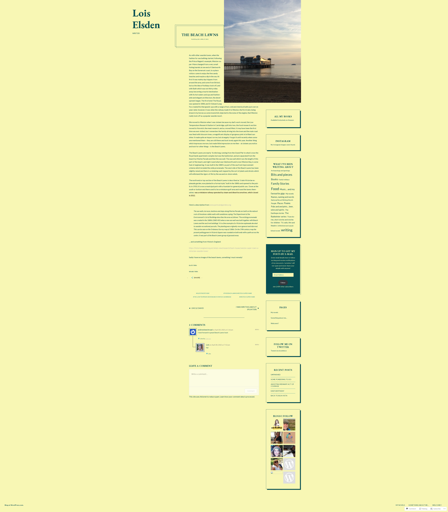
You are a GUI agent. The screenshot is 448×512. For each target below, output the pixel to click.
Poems (287, 203)
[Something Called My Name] (277, 464)
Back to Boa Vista (279, 396)
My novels (290, 194)
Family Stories (280, 183)
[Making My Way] (277, 451)
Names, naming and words (282, 197)
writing (286, 230)
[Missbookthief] (277, 424)
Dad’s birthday (277, 391)
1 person (208, 339)
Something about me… (279, 318)
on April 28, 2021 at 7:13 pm (220, 345)
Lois (198, 39)
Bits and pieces (281, 174)
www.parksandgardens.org (220, 205)
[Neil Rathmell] (277, 478)
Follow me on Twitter (283, 346)
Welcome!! (275, 323)
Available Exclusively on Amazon (282, 120)
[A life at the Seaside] (289, 464)
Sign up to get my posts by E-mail (283, 253)
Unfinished (275, 375)
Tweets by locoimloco (279, 351)
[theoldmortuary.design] (277, 438)
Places (193, 39)
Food (275, 189)
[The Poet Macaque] (289, 451)
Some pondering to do (281, 379)
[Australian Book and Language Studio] (289, 438)
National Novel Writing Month (282, 200)
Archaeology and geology (280, 171)
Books (274, 179)
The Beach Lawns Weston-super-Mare (238, 293)
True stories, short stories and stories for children (283, 220)
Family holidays (284, 180)
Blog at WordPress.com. (14, 505)
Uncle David (197, 308)
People (273, 203)
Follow (283, 283)
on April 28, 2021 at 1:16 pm (223, 330)
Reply (257, 329)
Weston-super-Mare (247, 297)
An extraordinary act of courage (282, 385)
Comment (251, 391)
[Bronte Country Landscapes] (289, 424)
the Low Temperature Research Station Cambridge (212, 297)
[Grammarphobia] (289, 478)
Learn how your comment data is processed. (237, 397)
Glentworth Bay (203, 293)
